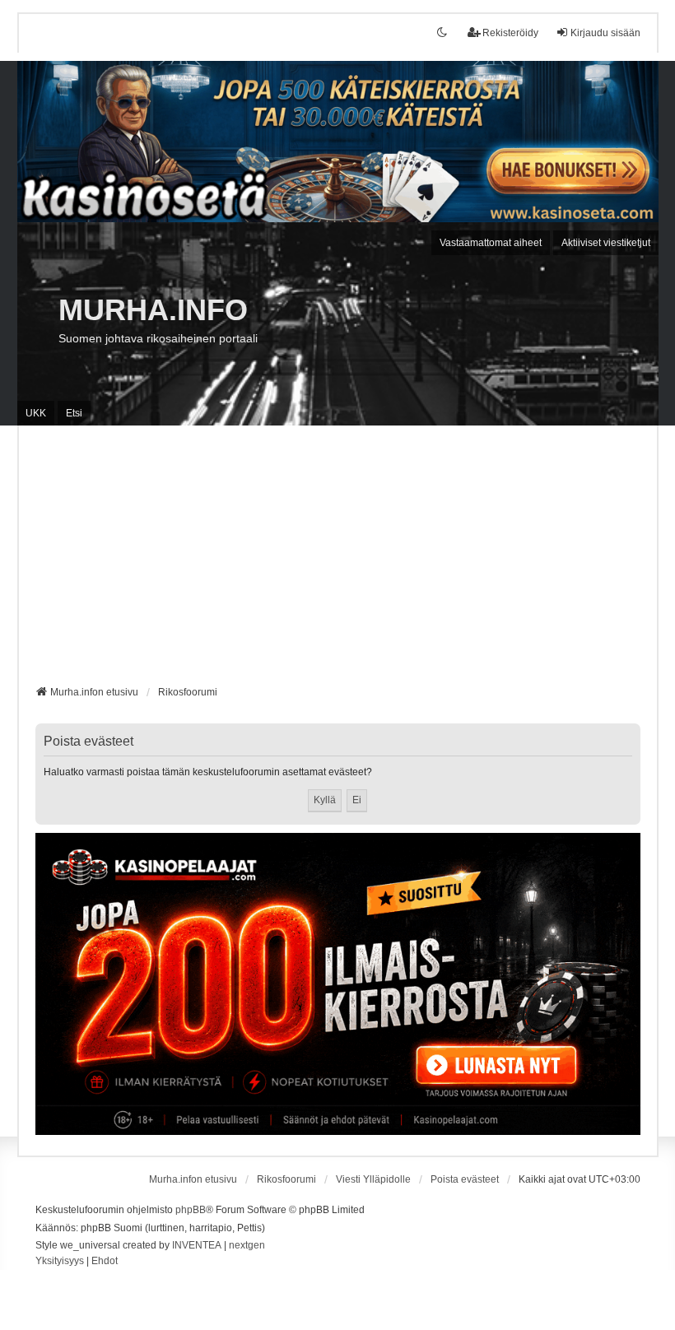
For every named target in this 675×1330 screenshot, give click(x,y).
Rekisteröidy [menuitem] (510, 33)
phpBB (190, 1210)
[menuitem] (59, 1262)
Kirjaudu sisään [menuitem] (605, 33)
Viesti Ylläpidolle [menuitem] (373, 1179)
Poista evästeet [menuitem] (465, 1179)
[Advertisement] (337, 561)
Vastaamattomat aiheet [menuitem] (491, 243)
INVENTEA (196, 1245)
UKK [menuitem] (36, 413)
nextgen (247, 1245)
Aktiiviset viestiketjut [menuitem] (605, 243)
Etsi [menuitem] (74, 413)
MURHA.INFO (153, 310)
